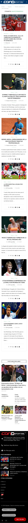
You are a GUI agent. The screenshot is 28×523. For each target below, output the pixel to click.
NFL (2, 495)
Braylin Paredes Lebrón (11, 100)
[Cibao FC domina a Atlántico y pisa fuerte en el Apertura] (5, 473)
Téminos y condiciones (4, 395)
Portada (3, 6)
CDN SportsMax (9, 188)
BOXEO (2, 490)
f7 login (17, 396)
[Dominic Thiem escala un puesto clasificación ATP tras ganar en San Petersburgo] (14, 81)
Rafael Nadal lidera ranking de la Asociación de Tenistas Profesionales (14, 141)
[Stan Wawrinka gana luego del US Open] (14, 310)
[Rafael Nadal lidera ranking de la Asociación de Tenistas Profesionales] (14, 126)
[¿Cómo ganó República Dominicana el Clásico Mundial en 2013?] (21, 410)
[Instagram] (6, 520)
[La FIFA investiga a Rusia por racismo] (14, 171)
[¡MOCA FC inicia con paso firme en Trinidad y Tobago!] (7, 410)
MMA (2, 498)
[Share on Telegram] (15, 64)
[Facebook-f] (2, 520)
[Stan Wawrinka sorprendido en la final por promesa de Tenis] (14, 267)
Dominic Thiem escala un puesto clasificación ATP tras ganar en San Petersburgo (14, 96)
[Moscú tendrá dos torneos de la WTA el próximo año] (14, 224)
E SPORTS (3, 484)
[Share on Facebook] (10, 64)
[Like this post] (8, 64)
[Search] (26, 2)
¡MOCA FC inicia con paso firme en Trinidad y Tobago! (7, 417)
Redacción (8, 42)
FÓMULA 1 (3, 481)
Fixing (16, 394)
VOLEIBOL (3, 487)
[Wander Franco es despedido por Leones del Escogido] (5, 466)
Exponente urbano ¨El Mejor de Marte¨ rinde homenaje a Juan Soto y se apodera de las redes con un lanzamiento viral (13, 386)
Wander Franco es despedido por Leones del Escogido (18, 465)
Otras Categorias (6, 478)
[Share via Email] (19, 64)
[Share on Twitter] (12, 64)
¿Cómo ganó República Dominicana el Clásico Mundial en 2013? (20, 419)
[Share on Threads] (17, 64)
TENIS (2, 493)
